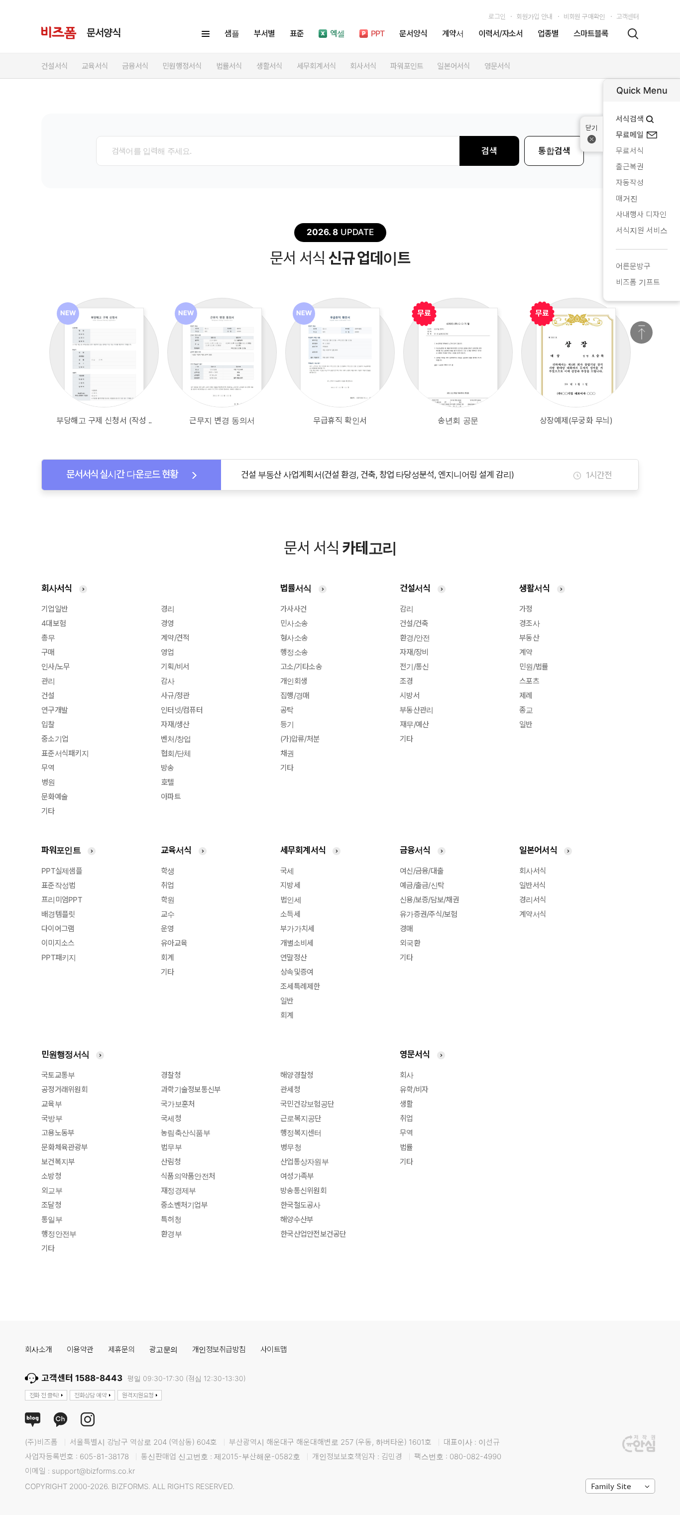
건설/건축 (414, 623)
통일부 (51, 1219)
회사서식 (56, 588)
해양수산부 (296, 1219)
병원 (48, 782)
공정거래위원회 (64, 1089)
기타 (48, 811)
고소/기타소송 (301, 666)
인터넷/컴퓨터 (182, 710)
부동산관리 (416, 710)
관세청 (290, 1089)
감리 (407, 609)
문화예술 (54, 796)
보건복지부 (58, 1161)
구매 (48, 652)
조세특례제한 (300, 986)
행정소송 (294, 652)
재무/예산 (414, 724)
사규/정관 (175, 695)
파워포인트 (61, 850)
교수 (168, 914)
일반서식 (532, 885)
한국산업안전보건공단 (313, 1234)
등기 (287, 724)
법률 (406, 1147)
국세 (287, 871)
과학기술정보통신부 (191, 1089)
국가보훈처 (178, 1104)
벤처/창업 (176, 739)
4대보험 (53, 623)
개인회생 (293, 681)
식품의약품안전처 (188, 1176)
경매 (406, 928)
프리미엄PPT (61, 899)
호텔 (167, 782)
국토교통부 (58, 1075)
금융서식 (415, 850)
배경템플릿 (58, 914)
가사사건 (293, 609)
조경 (406, 681)
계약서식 (532, 914)
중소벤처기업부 (184, 1205)
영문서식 (415, 1054)
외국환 (410, 943)
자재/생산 (175, 724)
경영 (167, 623)
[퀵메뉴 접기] (591, 134)
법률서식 (296, 588)
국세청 (171, 1118)
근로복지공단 (301, 1118)
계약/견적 (175, 637)
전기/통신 (414, 666)
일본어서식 (538, 850)
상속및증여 (296, 972)
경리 (168, 609)
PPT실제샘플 (61, 871)
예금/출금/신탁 (422, 885)
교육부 (51, 1104)
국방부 (51, 1118)
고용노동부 (57, 1132)
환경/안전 (415, 637)
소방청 (51, 1176)
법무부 (171, 1147)
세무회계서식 (303, 850)
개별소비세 (296, 943)
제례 (526, 695)
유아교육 (174, 943)
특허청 (171, 1219)
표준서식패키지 (65, 753)
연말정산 (293, 957)
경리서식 (532, 899)
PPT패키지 (58, 957)
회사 (407, 1075)
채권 (287, 753)
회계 (167, 957)
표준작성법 (58, 885)
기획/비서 (175, 666)
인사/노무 (55, 666)
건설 (48, 695)
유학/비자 (414, 1089)
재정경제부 (178, 1190)
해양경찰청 (296, 1075)
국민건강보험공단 (307, 1104)
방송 (167, 767)
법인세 (290, 899)
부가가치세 (297, 928)
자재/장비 (414, 652)
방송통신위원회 (303, 1190)
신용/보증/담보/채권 (429, 899)
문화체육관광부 (64, 1147)
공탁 (287, 710)
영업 (167, 652)
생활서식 (534, 588)
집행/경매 (294, 695)
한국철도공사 (300, 1205)
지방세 (290, 885)
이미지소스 (57, 943)
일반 (526, 724)
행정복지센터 (301, 1132)
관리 (48, 681)
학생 (168, 871)
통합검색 (554, 151)
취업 (167, 885)
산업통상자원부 (304, 1161)
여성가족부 (297, 1176)
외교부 (51, 1190)
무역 (48, 767)
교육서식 (176, 850)
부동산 (529, 637)
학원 (168, 899)
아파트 (171, 796)
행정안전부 (58, 1234)
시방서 (410, 695)
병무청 (290, 1147)
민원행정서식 (65, 1054)
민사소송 (294, 623)
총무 (48, 637)
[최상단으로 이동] (641, 332)
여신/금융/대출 (422, 871)
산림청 (171, 1161)
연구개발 (54, 710)
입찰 (48, 724)
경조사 (529, 623)
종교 (526, 710)
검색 (489, 151)
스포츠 (529, 681)
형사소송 (294, 637)
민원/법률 (533, 666)
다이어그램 (57, 928)
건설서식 (415, 588)
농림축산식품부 (185, 1132)
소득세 (290, 914)
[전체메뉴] (206, 34)
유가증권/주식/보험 (428, 914)
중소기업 (54, 739)
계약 (526, 652)
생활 (406, 1104)
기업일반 (54, 609)
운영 (167, 928)
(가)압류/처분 (300, 739)
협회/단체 (176, 753)
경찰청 (171, 1075)
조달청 (51, 1205)
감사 (168, 681)
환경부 (171, 1234)
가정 (526, 609)
